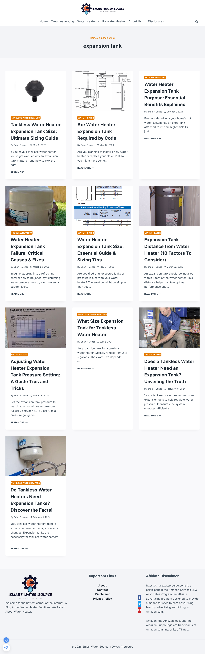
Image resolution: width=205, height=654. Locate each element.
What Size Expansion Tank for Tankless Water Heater (100, 327)
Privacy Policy (102, 598)
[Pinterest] (139, 610)
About (102, 585)
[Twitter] (139, 604)
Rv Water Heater (113, 21)
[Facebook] (139, 597)
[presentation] (35, 91)
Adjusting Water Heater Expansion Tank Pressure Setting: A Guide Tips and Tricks (35, 375)
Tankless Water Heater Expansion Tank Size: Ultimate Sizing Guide (36, 131)
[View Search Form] (197, 21)
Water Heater (86, 118)
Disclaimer (102, 594)
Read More (19, 172)
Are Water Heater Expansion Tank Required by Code (96, 131)
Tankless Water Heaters (25, 118)
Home (44, 21)
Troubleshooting (62, 21)
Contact (102, 589)
